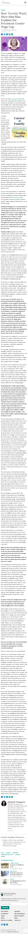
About (16, 918)
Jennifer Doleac (17, 876)
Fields (2, 918)
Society (3, 10)
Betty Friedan (16, 197)
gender (15, 852)
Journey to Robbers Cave (17, 866)
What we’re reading (6, 920)
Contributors (4, 913)
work (3, 856)
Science (12, 863)
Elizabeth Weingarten (9, 30)
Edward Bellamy (17, 884)
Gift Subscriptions (19, 913)
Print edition (4, 911)
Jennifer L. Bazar (17, 868)
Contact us (17, 920)
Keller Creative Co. (13, 932)
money (17, 854)
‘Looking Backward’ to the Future (18, 882)
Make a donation (19, 916)
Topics (3, 916)
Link (14, 845)
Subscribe (17, 911)
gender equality (7, 854)
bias (2, 852)
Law (11, 871)
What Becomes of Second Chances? (16, 874)
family (8, 852)
